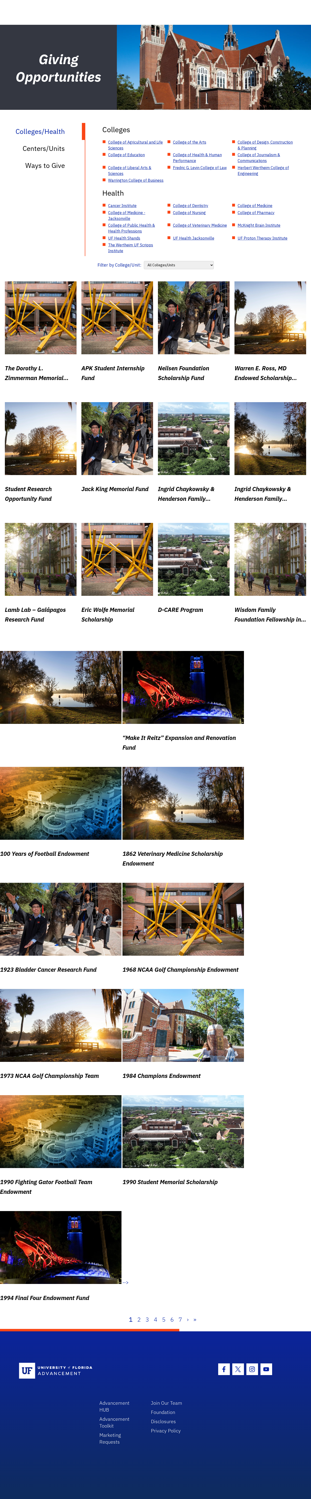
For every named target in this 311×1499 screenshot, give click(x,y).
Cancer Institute (122, 205)
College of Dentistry (190, 205)
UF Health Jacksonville (193, 238)
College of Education (126, 154)
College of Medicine (255, 205)
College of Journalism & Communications (259, 157)
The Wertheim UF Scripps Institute (130, 248)
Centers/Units (44, 148)
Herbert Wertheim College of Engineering (263, 170)
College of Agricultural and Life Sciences (135, 145)
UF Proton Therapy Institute (262, 238)
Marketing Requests (110, 1438)
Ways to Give (45, 165)
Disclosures (163, 1421)
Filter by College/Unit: (119, 265)
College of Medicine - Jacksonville (126, 215)
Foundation (163, 1412)
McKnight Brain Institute (259, 225)
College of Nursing (189, 212)
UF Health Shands (124, 238)
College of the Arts (189, 142)
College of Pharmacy (256, 212)
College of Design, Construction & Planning (265, 145)
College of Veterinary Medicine (200, 225)
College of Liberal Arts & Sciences (129, 170)
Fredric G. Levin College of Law (200, 167)
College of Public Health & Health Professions (131, 228)
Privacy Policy (166, 1430)
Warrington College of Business (136, 180)
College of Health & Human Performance (197, 157)
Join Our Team (166, 1403)
